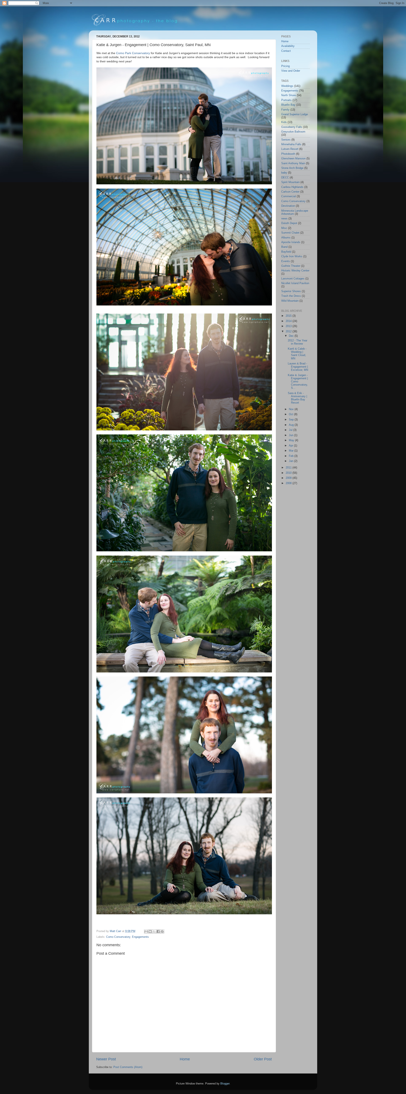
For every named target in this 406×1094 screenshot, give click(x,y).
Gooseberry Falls (291, 127)
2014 (289, 321)
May (292, 440)
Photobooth (288, 153)
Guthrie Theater (290, 265)
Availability (288, 46)
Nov (292, 409)
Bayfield (286, 251)
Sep (292, 419)
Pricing (285, 66)
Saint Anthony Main (293, 163)
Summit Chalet (290, 232)
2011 (289, 467)
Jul (291, 430)
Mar (291, 450)
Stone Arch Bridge (292, 168)
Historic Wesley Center (295, 270)
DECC (285, 177)
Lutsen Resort (289, 149)
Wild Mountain (290, 300)
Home (185, 1059)
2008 (289, 483)
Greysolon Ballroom (293, 131)
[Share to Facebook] (158, 931)
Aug (292, 424)
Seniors (286, 139)
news (284, 218)
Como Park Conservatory (133, 53)
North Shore (288, 95)
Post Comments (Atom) (127, 1067)
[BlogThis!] (150, 931)
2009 (289, 477)
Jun (291, 435)
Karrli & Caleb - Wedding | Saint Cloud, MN (297, 353)
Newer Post (106, 1059)
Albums (286, 237)
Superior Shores (291, 291)
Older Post (263, 1059)
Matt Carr (116, 931)
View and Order (290, 70)
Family (285, 109)
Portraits (286, 100)
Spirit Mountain (290, 182)
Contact (286, 50)
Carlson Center (290, 191)
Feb (291, 456)
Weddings (287, 86)
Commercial (288, 196)
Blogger (224, 1083)
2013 (289, 326)
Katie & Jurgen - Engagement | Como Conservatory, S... (298, 381)
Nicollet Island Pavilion (295, 283)
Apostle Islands (290, 242)
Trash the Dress (291, 295)
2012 (289, 331)
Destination (288, 205)
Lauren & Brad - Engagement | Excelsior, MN (298, 366)
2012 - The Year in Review (297, 342)
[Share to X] (154, 931)
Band (284, 246)
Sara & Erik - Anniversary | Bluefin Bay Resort (297, 398)
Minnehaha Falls (291, 144)
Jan (291, 461)
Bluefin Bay (288, 104)
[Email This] (146, 931)
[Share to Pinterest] (162, 931)
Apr (291, 445)
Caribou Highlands (292, 187)
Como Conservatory (118, 936)
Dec (292, 335)
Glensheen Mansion (293, 158)
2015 (289, 315)
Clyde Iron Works (291, 256)
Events (285, 261)
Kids (284, 122)
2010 (289, 472)
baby (284, 172)
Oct (291, 414)
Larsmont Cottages (292, 278)
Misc (284, 228)
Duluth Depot (289, 223)
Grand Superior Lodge (294, 114)
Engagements (140, 936)
